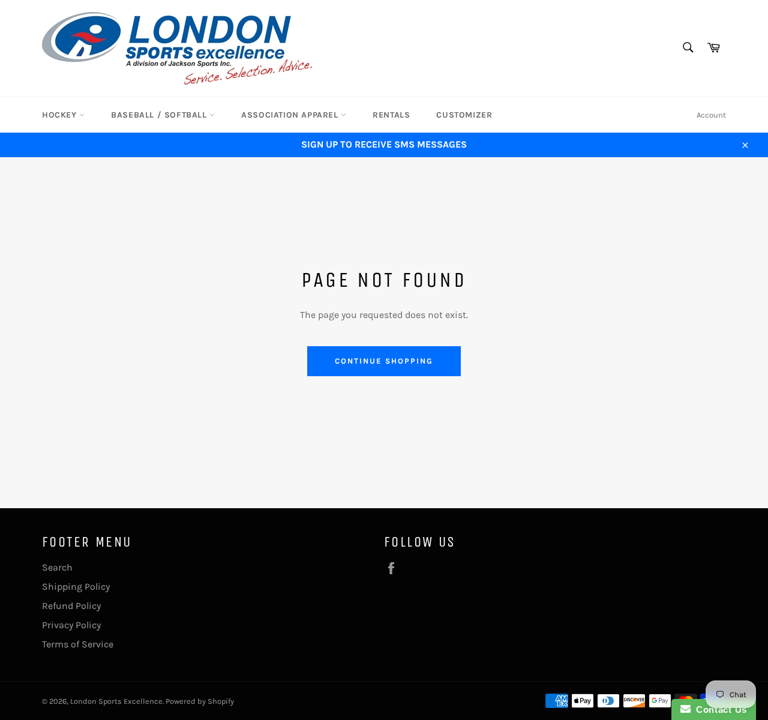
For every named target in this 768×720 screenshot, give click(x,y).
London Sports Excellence (116, 701)
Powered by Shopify (200, 701)
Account (711, 114)
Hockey (60, 115)
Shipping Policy (76, 586)
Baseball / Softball (160, 115)
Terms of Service (77, 644)
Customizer (464, 115)
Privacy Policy (71, 625)
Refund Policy (71, 605)
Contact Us (719, 709)
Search (57, 567)
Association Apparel (291, 115)
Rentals (391, 115)
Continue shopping (384, 360)
